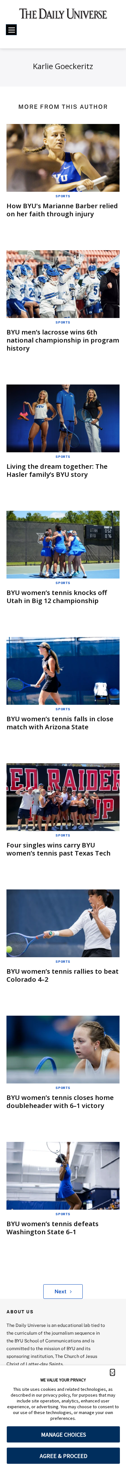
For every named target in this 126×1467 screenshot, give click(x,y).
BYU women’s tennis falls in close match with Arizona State (59, 722)
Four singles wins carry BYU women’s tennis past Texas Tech (58, 849)
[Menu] (11, 29)
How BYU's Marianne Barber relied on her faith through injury (62, 209)
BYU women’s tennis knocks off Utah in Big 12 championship (56, 596)
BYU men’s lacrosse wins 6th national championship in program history (62, 340)
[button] (112, 1372)
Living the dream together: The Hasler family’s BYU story (57, 470)
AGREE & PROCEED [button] (63, 1456)
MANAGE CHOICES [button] (63, 1434)
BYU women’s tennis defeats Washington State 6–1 (52, 1227)
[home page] (63, 16)
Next (61, 1291)
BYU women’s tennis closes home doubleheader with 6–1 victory (60, 1101)
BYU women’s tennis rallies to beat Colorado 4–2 (62, 975)
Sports (63, 196)
